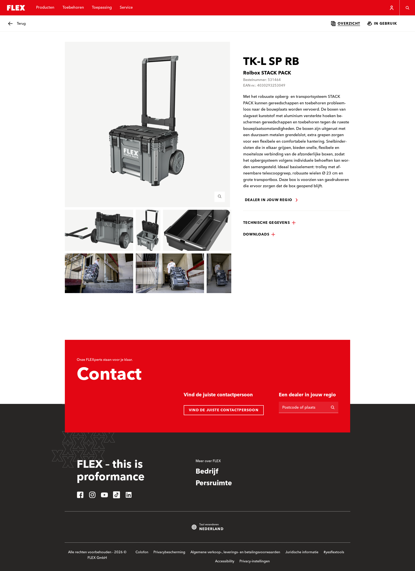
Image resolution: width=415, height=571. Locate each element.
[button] (269, 223)
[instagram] (92, 495)
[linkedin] (129, 495)
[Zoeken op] (332, 407)
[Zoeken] (407, 8)
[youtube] (104, 495)
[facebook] (80, 495)
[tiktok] (116, 495)
